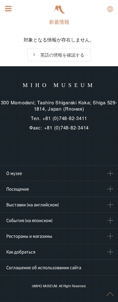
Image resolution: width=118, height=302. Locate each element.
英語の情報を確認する (62, 55)
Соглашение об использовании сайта (43, 267)
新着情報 (59, 22)
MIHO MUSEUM (59, 85)
